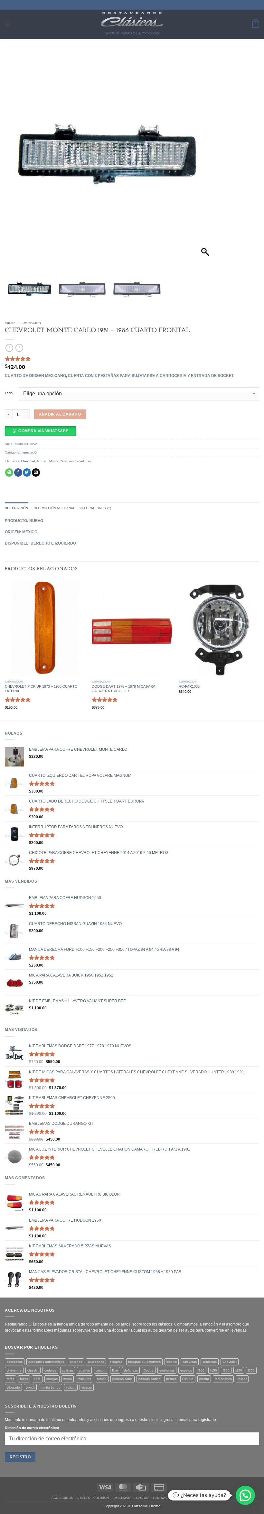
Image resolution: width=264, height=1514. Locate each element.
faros (10, 1379)
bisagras (116, 1361)
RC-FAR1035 (189, 686)
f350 (251, 1370)
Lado (9, 393)
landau (42, 461)
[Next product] (9, 348)
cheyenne (14, 1370)
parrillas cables (149, 1379)
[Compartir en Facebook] (18, 472)
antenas (76, 1361)
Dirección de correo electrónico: (32, 1428)
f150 (213, 1370)
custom (101, 1370)
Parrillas (203, 1498)
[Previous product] (19, 348)
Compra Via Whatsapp (43, 431)
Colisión (101, 1498)
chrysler (33, 1370)
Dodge (149, 1370)
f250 (238, 1370)
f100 (201, 1370)
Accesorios (62, 1498)
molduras (84, 1379)
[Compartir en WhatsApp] (9, 472)
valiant (71, 1387)
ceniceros (210, 1361)
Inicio (10, 323)
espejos (186, 1370)
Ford (37, 1379)
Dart (115, 1370)
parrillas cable (122, 1379)
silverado (13, 1387)
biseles (171, 1361)
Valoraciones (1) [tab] (95, 508)
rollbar (242, 1379)
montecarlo (77, 461)
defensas (131, 1370)
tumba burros (50, 1387)
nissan (102, 1379)
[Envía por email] (36, 472)
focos (24, 1379)
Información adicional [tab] (54, 508)
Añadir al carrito (60, 414)
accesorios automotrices (46, 1361)
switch (30, 1387)
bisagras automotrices (144, 1361)
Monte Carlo (58, 461)
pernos (171, 1379)
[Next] (259, 649)
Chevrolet (28, 461)
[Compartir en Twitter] (27, 472)
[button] (8, 24)
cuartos (84, 1370)
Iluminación (30, 323)
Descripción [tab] (16, 508)
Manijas (184, 1498)
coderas (50, 1370)
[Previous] (5, 649)
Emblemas (121, 1498)
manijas (52, 1379)
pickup (204, 1379)
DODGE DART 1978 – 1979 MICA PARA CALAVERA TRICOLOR (123, 688)
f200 (226, 1370)
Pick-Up (187, 1379)
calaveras (190, 1361)
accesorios (15, 1361)
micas (67, 1379)
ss (89, 461)
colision (67, 1370)
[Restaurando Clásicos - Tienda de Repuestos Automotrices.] (132, 19)
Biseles (83, 1498)
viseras (86, 1387)
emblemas (166, 1370)
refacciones (223, 1379)
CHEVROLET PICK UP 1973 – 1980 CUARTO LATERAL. (41, 688)
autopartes (96, 1361)
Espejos (141, 1498)
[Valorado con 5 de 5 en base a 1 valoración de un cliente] (132, 358)
